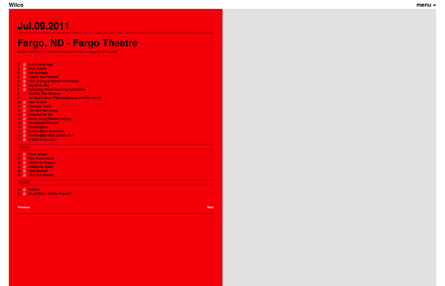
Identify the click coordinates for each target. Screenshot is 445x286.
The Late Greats (41, 175)
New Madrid (37, 170)
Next (210, 207)
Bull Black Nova (41, 158)
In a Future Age (40, 64)
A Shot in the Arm (42, 139)
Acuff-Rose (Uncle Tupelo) (49, 193)
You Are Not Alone (43, 110)
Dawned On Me (40, 114)
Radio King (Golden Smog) (49, 118)
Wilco (16, 4)
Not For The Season (44, 93)
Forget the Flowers (43, 76)
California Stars (40, 166)
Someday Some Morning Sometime (56, 89)
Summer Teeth (40, 106)
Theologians (38, 127)
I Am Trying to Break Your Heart (53, 81)
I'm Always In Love (43, 122)
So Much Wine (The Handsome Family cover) (65, 97)
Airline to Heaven (42, 162)
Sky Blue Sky (39, 85)
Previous (24, 207)
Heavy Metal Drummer (46, 131)
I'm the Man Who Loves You (50, 135)
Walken (34, 189)
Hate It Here (37, 102)
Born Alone (37, 68)
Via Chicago (38, 72)
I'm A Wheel (37, 154)
